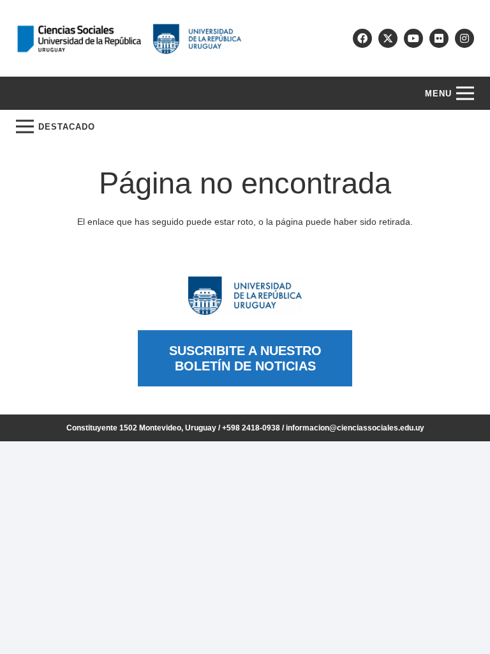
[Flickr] (439, 38)
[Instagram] (464, 38)
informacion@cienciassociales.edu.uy (355, 427)
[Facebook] (362, 38)
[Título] (387, 38)
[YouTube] (413, 38)
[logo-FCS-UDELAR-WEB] (129, 38)
